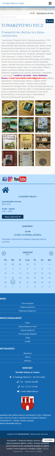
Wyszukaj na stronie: (45, 13)
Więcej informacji (12, 216)
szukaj (50, 21)
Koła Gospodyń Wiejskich (27, 334)
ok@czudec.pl (32, 391)
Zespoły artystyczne (27, 330)
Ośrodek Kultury (13, 3)
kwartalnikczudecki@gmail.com (30, 78)
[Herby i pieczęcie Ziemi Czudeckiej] (43, 158)
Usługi (27, 338)
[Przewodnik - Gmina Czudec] (43, 125)
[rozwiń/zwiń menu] (50, 3)
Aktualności (27, 353)
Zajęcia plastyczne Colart (27, 326)
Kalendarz (27, 361)
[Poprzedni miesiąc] (4, 253)
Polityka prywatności (27, 307)
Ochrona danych (27, 303)
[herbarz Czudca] (26, 158)
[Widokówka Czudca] (43, 108)
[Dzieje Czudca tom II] (26, 141)
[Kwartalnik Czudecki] (9, 141)
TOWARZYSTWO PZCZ (22, 25)
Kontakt (27, 341)
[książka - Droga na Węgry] (9, 158)
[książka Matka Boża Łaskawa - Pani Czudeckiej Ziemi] (26, 108)
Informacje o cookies (33, 451)
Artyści (27, 323)
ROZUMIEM (48, 440)
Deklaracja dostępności (27, 311)
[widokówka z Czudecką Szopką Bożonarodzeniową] (43, 141)
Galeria (27, 357)
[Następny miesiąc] (51, 253)
